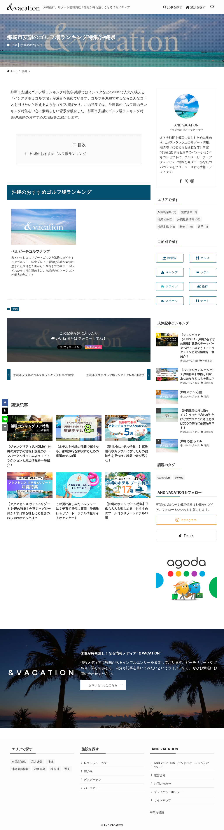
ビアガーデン (92, 779)
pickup (179, 477)
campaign (164, 477)
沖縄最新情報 (188, 219)
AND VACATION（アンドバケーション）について (181, 765)
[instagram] (192, 181)
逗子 (203, 226)
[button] (5, 402)
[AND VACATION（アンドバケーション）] (23, 7)
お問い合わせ (162, 783)
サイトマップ (162, 800)
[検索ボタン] (212, 7)
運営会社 (159, 775)
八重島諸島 (167, 212)
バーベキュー (92, 788)
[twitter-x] (186, 181)
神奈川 (186, 226)
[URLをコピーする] (5, 427)
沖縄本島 (166, 226)
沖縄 (14, 45)
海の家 (88, 771)
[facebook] (180, 181)
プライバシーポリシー (168, 792)
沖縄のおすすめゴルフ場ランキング (58, 153)
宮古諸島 (189, 212)
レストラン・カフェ (97, 763)
